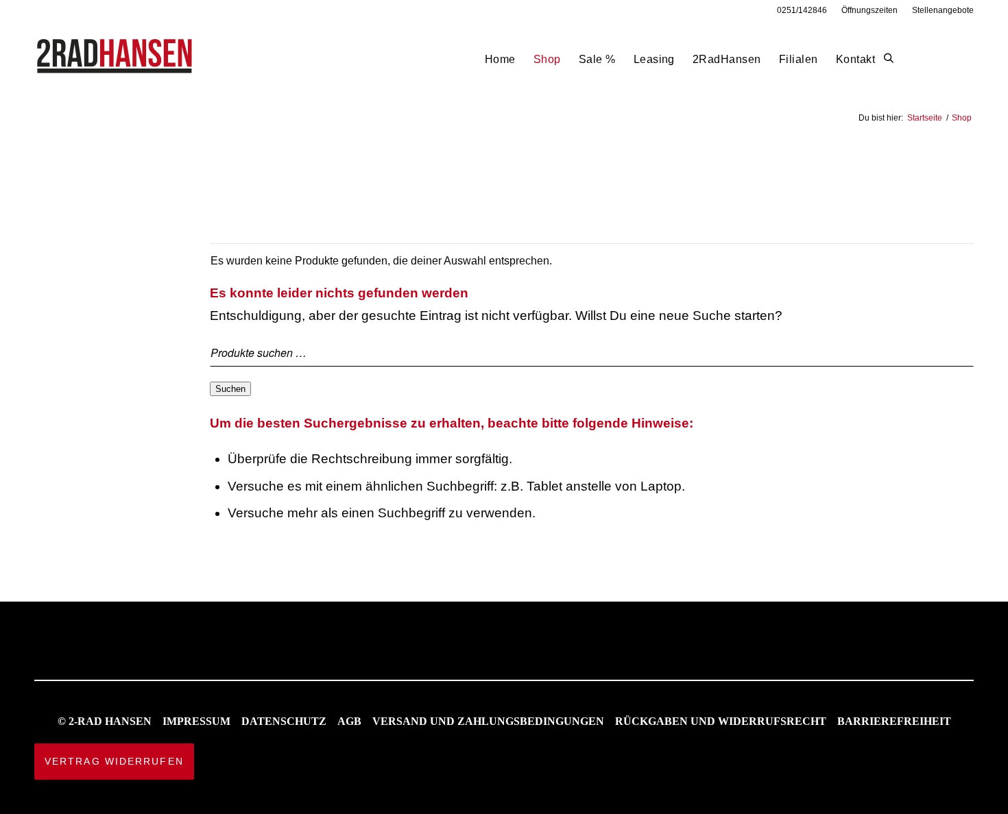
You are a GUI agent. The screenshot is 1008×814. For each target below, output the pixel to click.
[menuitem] (802, 10)
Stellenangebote (943, 10)
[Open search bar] (888, 59)
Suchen (230, 389)
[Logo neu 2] (115, 59)
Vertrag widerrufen (114, 761)
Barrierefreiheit (894, 721)
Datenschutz (283, 721)
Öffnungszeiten (869, 10)
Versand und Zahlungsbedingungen (488, 721)
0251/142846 (802, 10)
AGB (349, 721)
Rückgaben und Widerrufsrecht (720, 721)
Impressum (196, 721)
